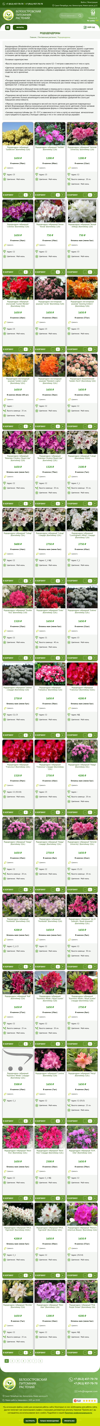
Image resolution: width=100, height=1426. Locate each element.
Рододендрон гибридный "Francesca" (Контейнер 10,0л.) (82, 688)
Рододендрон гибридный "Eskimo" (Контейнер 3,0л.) (82, 611)
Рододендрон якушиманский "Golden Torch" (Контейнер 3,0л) (82, 379)
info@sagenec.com (88, 1391)
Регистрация (93, 2)
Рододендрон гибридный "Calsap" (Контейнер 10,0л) (82, 457)
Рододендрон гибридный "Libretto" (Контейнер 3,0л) (18, 225)
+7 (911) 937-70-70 (34, 4)
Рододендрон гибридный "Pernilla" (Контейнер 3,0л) (17, 1306)
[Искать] (80, 15)
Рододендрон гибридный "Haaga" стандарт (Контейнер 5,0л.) (50, 843)
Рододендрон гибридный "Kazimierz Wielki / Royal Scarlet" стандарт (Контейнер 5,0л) (82, 998)
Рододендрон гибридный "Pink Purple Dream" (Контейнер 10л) (82, 1306)
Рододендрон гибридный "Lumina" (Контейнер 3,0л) (49, 1074)
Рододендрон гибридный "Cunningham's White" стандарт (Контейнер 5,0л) (82, 535)
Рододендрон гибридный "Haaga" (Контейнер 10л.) (82, 765)
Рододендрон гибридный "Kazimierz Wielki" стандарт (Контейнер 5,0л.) (17, 1075)
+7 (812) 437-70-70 (14, 4)
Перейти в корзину (92, 15)
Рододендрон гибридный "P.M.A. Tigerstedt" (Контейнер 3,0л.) (49, 1228)
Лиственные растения (47, 37)
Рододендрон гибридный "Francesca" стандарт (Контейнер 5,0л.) (50, 766)
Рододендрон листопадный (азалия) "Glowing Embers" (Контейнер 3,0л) (82, 303)
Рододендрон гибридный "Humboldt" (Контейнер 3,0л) (50, 920)
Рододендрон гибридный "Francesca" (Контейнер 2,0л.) (18, 765)
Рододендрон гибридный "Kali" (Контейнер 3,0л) (18, 997)
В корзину (8, 195)
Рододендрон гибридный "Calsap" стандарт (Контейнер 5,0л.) (50, 534)
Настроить (30, 1421)
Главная (33, 37)
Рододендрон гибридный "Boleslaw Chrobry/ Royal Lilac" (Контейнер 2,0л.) (50, 458)
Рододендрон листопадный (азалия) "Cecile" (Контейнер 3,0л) (50, 302)
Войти (83, 2)
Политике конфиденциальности (78, 1413)
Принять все (69, 1421)
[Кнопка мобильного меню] (7, 27)
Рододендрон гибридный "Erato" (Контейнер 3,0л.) (50, 611)
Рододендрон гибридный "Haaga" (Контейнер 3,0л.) (18, 843)
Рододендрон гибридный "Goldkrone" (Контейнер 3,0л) (18, 148)
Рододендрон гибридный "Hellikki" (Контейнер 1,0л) (50, 148)
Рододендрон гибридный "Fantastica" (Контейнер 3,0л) (50, 688)
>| (40, 1361)
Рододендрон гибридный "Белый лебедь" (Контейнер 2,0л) (82, 225)
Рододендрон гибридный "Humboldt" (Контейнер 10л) (18, 920)
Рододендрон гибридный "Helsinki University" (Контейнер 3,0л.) (82, 843)
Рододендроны (64, 37)
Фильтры (20, 27)
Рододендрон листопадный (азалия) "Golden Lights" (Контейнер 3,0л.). (17, 380)
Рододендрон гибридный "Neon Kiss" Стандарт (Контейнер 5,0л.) (49, 1151)
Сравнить (10, 168)
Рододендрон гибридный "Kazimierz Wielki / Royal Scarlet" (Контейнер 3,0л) (50, 998)
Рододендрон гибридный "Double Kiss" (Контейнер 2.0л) (18, 611)
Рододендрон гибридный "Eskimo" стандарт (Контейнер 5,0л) (18, 688)
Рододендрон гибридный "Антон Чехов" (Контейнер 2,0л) (50, 225)
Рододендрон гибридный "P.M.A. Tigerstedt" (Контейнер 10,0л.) (17, 1228)
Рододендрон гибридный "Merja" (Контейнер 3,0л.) (82, 1074)
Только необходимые (49, 1421)
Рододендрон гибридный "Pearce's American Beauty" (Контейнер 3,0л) (82, 1228)
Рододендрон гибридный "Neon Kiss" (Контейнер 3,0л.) (17, 1151)
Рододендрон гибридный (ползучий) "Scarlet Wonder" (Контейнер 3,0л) (17, 303)
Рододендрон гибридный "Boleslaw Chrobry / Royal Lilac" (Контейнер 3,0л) (18, 458)
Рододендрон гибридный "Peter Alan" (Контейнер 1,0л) (50, 1306)
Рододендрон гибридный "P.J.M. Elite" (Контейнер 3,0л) (82, 1151)
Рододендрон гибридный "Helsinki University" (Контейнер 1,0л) (82, 148)
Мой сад (91, 27)
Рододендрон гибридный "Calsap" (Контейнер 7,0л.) (18, 534)
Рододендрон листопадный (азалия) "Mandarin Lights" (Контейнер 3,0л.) (49, 380)
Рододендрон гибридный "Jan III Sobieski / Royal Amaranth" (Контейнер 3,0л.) (82, 921)
